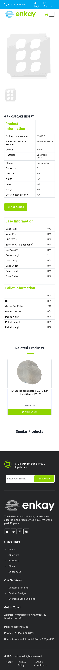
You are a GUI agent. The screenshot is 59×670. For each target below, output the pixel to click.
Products (13, 560)
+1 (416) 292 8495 (16, 4)
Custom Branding (18, 587)
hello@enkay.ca (19, 626)
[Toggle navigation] (52, 14)
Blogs (11, 566)
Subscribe (44, 478)
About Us (13, 555)
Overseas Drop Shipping (22, 598)
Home (11, 549)
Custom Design (17, 593)
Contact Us (14, 571)
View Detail (30, 411)
